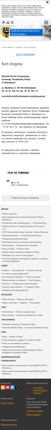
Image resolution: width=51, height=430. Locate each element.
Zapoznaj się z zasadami (34, 410)
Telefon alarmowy (9, 214)
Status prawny (8, 315)
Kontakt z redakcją (7, 403)
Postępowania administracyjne (14, 239)
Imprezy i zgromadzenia (12, 287)
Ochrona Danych (8, 360)
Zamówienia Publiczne (10, 357)
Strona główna (7, 47)
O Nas (3, 307)
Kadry (4, 337)
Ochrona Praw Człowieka (27, 245)
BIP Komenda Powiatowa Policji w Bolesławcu (40, 390)
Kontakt (19, 47)
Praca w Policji (8, 249)
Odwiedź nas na (7, 387)
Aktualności (6, 294)
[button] (12, 22)
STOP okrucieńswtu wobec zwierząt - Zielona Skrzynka (25, 232)
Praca (3, 332)
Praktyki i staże (23, 249)
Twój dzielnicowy (40, 223)
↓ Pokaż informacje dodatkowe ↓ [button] (26, 198)
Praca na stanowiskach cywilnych (16, 343)
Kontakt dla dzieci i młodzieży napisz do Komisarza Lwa (23, 227)
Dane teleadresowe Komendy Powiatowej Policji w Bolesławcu (23, 218)
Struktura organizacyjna (25, 312)
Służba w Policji (16, 337)
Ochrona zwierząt (34, 270)
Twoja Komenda (8, 319)
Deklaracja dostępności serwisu (30, 315)
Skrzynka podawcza (10, 235)
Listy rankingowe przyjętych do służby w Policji (21, 340)
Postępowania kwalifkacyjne (13, 347)
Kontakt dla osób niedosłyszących (16, 223)
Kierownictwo (7, 312)
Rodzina (5, 270)
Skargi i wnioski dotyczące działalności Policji (20, 252)
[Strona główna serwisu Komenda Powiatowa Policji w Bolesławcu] (3, 22)
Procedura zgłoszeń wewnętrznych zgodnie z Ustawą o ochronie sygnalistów (25, 260)
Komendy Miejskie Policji (12, 328)
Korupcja (6, 284)
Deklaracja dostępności (9, 424)
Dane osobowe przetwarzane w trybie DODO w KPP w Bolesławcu (24, 366)
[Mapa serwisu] (7, 22)
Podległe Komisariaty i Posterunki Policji (18, 324)
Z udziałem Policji (32, 287)
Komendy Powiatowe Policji (36, 328)
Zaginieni (23, 303)
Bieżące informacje (25, 299)
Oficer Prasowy (8, 299)
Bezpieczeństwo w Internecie (14, 280)
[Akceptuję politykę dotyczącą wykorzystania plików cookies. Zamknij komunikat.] (47, 2)
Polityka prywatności (33, 414)
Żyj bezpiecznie (18, 270)
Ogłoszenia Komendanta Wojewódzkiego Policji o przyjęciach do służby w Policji (22, 351)
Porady (4, 265)
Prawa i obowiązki (33, 277)
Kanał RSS (3, 387)
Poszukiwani (35, 303)
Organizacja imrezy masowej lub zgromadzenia (21, 242)
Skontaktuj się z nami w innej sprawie (17, 255)
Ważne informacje (9, 303)
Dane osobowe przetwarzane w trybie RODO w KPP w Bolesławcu (24, 372)
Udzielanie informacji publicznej (15, 290)
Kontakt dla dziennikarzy (31, 235)
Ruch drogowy (30, 47)
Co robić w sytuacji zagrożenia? (15, 274)
